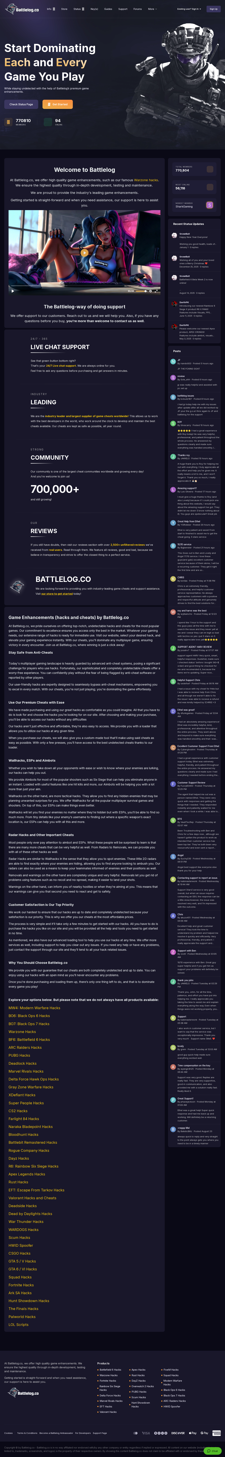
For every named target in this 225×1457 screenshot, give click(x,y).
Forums (137, 9)
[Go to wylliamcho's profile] (173, 612)
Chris (180, 914)
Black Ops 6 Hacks (174, 1389)
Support (122, 9)
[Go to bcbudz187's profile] (173, 397)
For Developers (83, 1433)
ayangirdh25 (187, 1068)
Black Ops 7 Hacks (174, 1395)
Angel (180, 855)
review (181, 376)
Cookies (8, 1433)
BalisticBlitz (186, 1131)
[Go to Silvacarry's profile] (173, 423)
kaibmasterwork (189, 881)
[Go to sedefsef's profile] (173, 681)
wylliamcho (186, 614)
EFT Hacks (106, 1406)
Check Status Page (21, 104)
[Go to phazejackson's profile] (173, 1100)
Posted (203, 363)
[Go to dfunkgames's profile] (173, 711)
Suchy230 (186, 858)
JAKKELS (185, 458)
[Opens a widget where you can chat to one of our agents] (212, 1451)
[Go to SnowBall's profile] (174, 235)
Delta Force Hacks (110, 1395)
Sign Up (214, 9)
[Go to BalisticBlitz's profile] (173, 1129)
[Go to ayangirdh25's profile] (173, 1067)
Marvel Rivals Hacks (111, 1400)
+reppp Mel (184, 1128)
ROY (180, 422)
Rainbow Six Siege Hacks (109, 1388)
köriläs (184, 580)
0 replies (194, 247)
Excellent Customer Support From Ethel (198, 746)
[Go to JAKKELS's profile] (173, 456)
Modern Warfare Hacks (172, 1382)
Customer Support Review (191, 782)
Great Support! (185, 1098)
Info (49, 9)
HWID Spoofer (172, 1406)
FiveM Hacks (171, 1369)
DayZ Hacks (139, 1380)
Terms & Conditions (27, 1433)
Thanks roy (184, 455)
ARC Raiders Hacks (175, 1400)
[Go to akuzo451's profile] (173, 916)
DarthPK (184, 302)
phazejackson (188, 1101)
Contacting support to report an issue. (198, 878)
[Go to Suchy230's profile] (173, 857)
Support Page (100, 1433)
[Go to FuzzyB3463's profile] (173, 784)
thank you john (185, 980)
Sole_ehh (185, 379)
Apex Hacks (138, 1369)
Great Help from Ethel (189, 521)
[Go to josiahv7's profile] (173, 648)
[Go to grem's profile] (173, 1047)
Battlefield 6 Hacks (110, 1369)
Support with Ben (187, 950)
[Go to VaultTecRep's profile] (173, 820)
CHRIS (181, 577)
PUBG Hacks (139, 1391)
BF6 (180, 819)
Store (64, 9)
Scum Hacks (139, 1397)
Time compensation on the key (194, 1065)
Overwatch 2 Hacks (143, 1386)
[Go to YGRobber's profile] (173, 523)
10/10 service (184, 544)
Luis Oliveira (187, 491)
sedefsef (185, 683)
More (151, 9)
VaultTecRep (187, 822)
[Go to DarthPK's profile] (174, 304)
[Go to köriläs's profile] (173, 579)
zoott (183, 953)
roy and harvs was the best (192, 610)
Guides (108, 9)
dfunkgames (187, 713)
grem (183, 1049)
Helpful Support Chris (189, 680)
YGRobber (186, 524)
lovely (181, 1046)
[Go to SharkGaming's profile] (209, 205)
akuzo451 (185, 917)
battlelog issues (186, 395)
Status (77, 9)
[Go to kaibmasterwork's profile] (173, 879)
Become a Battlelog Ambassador (56, 1433)
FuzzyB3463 (187, 785)
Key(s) (94, 9)
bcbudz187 (186, 399)
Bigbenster (186, 547)
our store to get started (57, 593)
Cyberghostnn (188, 749)
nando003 (186, 363)
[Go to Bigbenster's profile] (173, 546)
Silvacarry (186, 425)
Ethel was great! (186, 710)
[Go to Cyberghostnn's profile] (173, 747)
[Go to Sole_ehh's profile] (173, 377)
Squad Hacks (171, 1375)
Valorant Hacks (108, 1411)
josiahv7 (185, 650)
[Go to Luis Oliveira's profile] (173, 490)
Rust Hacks (138, 1375)
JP (179, 360)
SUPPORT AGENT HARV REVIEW (195, 647)
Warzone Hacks (109, 1375)
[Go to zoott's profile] (173, 952)
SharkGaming (184, 206)
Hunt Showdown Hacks (140, 1404)
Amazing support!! (187, 488)
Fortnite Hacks (108, 1380)
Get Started (60, 104)
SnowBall (185, 233)
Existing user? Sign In (188, 9)
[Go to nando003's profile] (173, 361)
